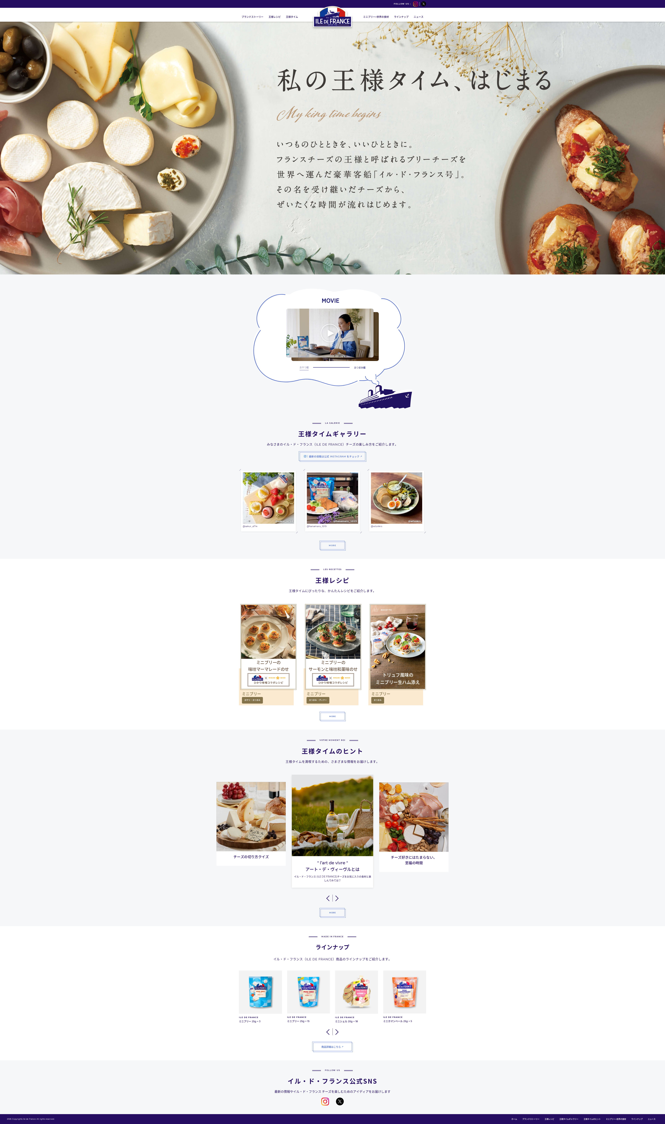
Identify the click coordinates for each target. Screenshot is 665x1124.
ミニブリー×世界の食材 (616, 1119)
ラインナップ (637, 1119)
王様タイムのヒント (592, 1119)
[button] (328, 898)
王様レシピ (549, 1119)
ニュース (651, 1119)
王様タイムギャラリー (568, 1119)
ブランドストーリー (530, 1119)
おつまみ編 (359, 367)
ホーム (514, 1119)
